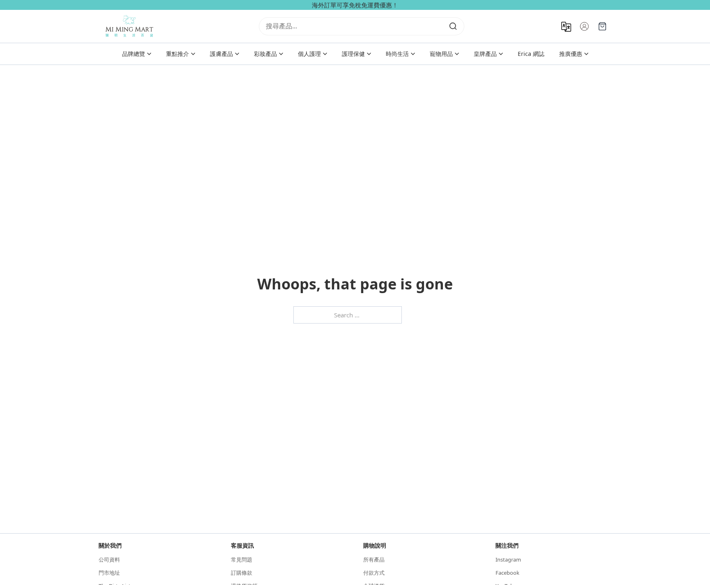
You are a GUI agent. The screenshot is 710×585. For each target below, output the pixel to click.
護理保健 (353, 54)
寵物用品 (441, 54)
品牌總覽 (133, 54)
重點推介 (177, 54)
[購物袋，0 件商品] (602, 26)
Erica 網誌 (531, 54)
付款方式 (374, 572)
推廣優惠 (570, 54)
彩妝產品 (265, 54)
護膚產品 (221, 54)
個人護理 (309, 54)
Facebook (507, 572)
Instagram (508, 559)
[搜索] (453, 26)
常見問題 (241, 559)
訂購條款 (241, 572)
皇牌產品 (485, 54)
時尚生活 (397, 54)
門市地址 (109, 572)
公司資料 (109, 559)
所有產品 (374, 559)
